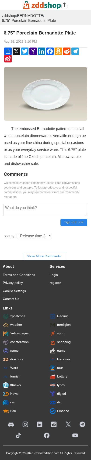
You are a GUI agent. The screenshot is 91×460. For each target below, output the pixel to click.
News (14, 393)
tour (60, 368)
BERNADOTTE (30, 16)
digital (61, 393)
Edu (13, 411)
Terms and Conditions (19, 275)
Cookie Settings (14, 291)
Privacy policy (13, 283)
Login (54, 275)
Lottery (62, 376)
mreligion (64, 324)
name (14, 350)
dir (59, 402)
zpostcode (17, 316)
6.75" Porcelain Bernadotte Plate (29, 21)
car (12, 402)
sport (61, 333)
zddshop (9, 16)
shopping (64, 342)
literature (63, 359)
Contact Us (11, 299)
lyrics (61, 385)
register (55, 283)
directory (16, 359)
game (61, 350)
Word (14, 368)
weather (16, 324)
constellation (19, 342)
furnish (15, 376)
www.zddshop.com (47, 453)
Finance (63, 411)
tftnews (15, 385)
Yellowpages (19, 333)
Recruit (62, 316)
